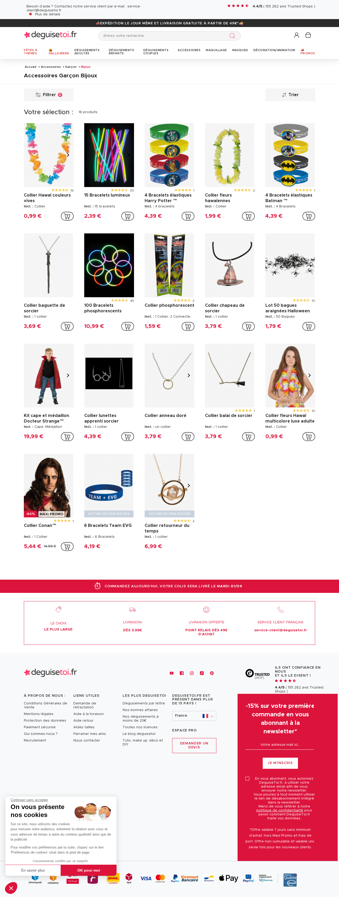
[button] (11, 888)
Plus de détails (47, 14)
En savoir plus (33, 870)
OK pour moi (88, 870)
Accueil (30, 66)
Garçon (70, 66)
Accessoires (51, 66)
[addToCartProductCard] (67, 216)
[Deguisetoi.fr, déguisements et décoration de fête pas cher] (50, 35)
